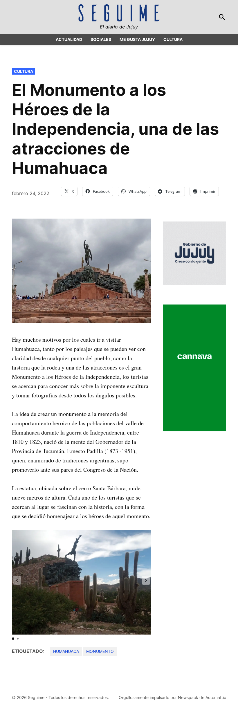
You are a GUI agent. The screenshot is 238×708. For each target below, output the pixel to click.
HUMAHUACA (66, 651)
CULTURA (173, 39)
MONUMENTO (100, 651)
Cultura (23, 71)
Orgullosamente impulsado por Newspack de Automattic (172, 697)
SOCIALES (101, 39)
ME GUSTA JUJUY (137, 39)
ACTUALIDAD (69, 39)
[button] (146, 580)
